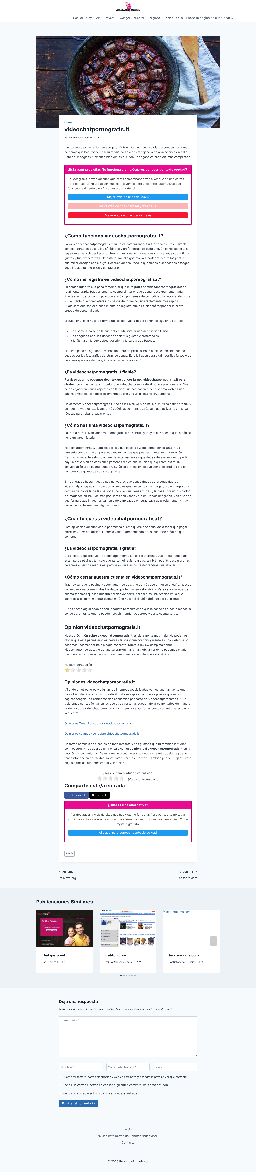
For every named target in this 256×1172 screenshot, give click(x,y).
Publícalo (102, 795)
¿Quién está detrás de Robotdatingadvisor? (128, 1136)
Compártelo (79, 795)
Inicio (128, 1129)
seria (179, 18)
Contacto (128, 1142)
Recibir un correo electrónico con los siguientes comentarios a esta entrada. (116, 1085)
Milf (97, 18)
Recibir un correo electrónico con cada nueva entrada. (100, 1093)
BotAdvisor (75, 137)
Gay (89, 18)
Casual (78, 18)
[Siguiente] (213, 941)
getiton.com (115, 955)
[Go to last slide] (42, 941)
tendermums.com (184, 955)
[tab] (121, 975)
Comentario (69, 1020)
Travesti (109, 18)
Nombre (67, 1067)
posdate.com (188, 875)
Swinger (124, 18)
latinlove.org (67, 875)
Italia (69, 853)
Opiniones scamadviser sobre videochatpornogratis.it (101, 733)
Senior (168, 18)
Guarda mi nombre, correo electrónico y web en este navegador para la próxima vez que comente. (125, 1077)
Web (159, 1067)
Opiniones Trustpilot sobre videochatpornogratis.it (99, 723)
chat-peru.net (53, 955)
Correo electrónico (122, 1067)
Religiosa (154, 18)
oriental (139, 18)
